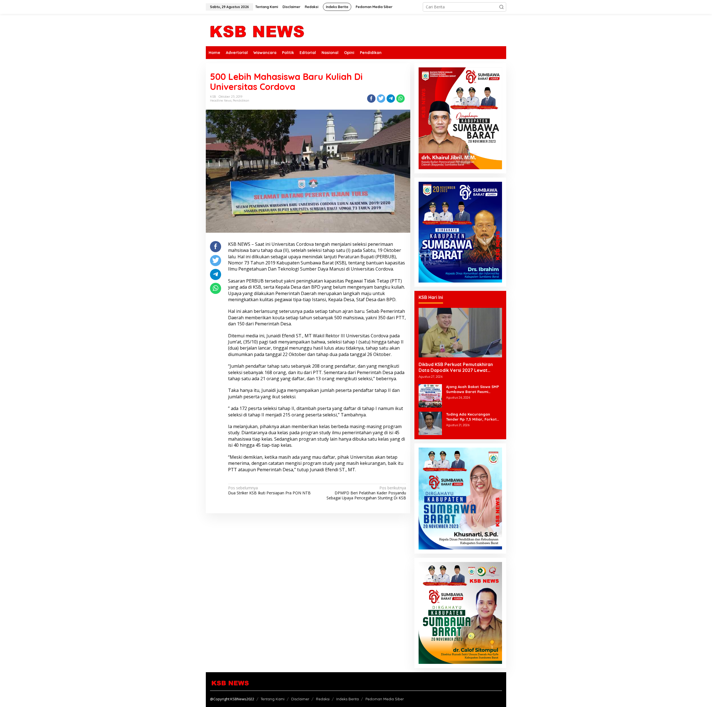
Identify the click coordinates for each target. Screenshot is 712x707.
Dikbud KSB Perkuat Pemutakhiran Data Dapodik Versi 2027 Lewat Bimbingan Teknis (456, 367)
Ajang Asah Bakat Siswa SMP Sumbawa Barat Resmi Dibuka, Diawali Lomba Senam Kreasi (473, 389)
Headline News (220, 100)
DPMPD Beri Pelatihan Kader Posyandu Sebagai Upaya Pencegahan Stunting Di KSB (366, 492)
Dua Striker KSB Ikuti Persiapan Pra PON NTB (269, 490)
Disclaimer (300, 699)
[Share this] (371, 98)
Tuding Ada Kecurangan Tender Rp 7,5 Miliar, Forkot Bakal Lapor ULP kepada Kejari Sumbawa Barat (471, 417)
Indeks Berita (347, 699)
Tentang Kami (273, 699)
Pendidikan (241, 100)
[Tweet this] (381, 98)
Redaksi (323, 699)
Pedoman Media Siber (384, 699)
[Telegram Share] (391, 98)
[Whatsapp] (400, 98)
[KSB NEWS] (256, 29)
